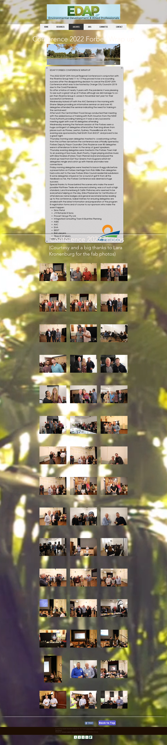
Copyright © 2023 (77, 732)
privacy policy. (66, 732)
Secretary (58, 730)
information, (90, 729)
